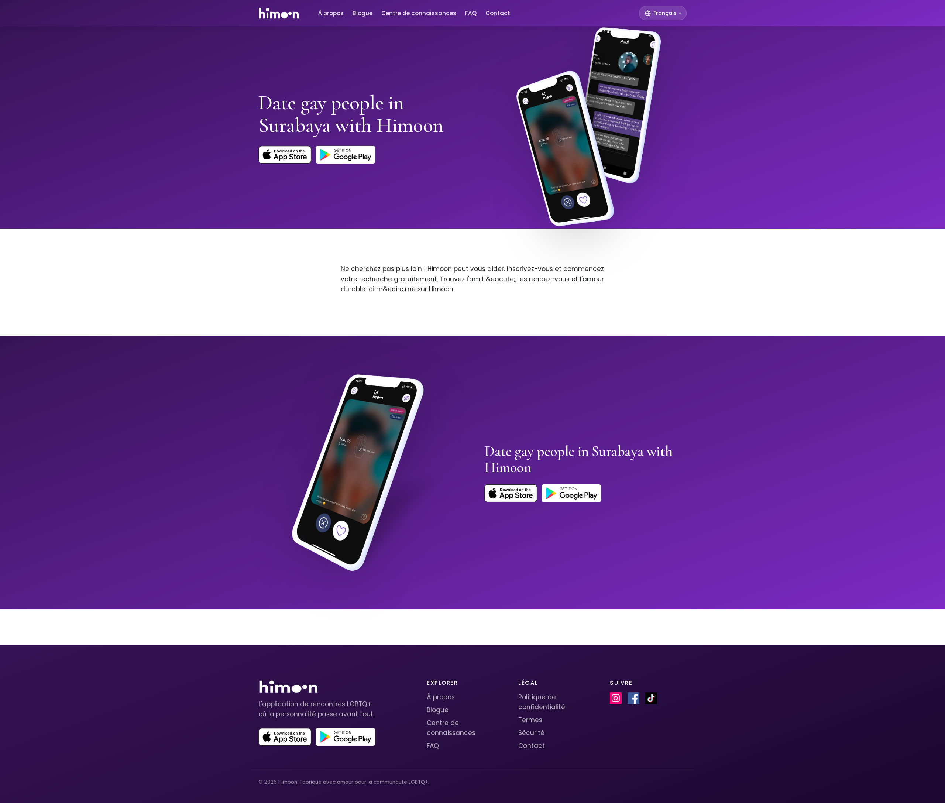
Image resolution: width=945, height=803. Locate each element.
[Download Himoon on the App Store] (284, 155)
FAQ (471, 13)
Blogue (362, 13)
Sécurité (531, 732)
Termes (530, 720)
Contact (497, 13)
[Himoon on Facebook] (633, 698)
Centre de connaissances (418, 13)
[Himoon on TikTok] (651, 698)
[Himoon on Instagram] (616, 698)
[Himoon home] (278, 13)
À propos (331, 13)
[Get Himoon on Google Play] (345, 155)
